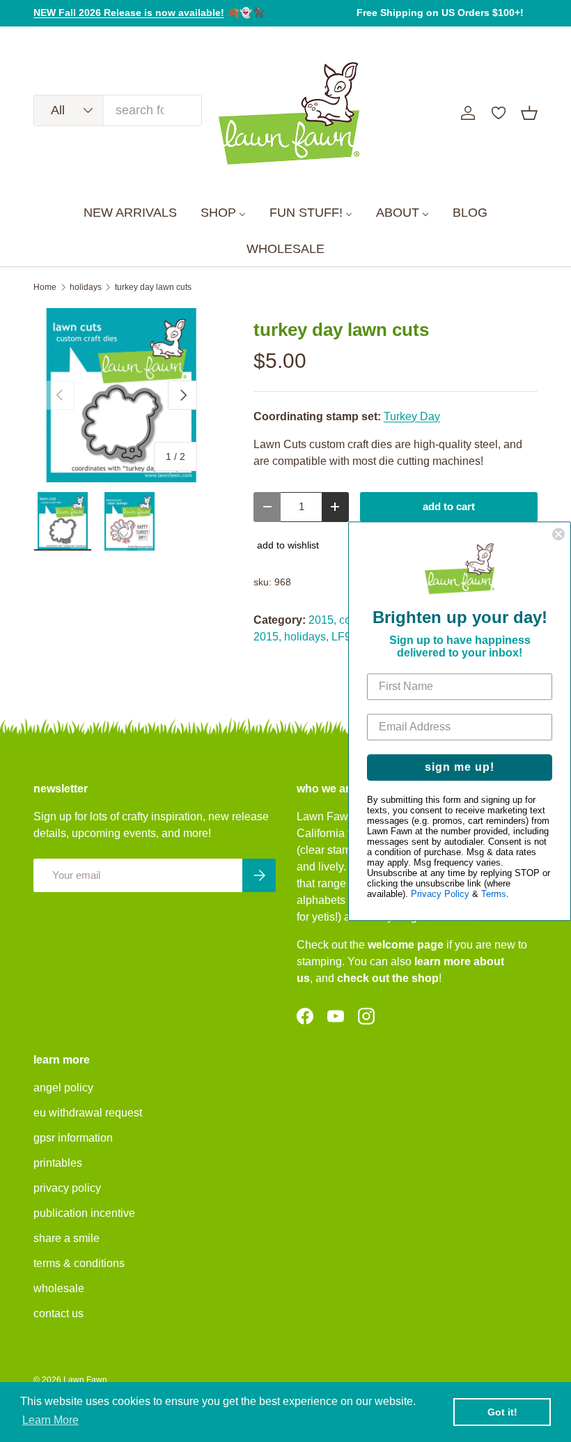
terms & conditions (79, 1263)
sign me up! (459, 767)
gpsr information (73, 1138)
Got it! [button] (502, 1412)
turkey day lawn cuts (153, 287)
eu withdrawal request (87, 1113)
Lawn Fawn (85, 1380)
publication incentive (84, 1213)
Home (44, 287)
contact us (58, 1313)
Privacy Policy (440, 894)
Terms (493, 894)
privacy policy (67, 1188)
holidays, (306, 637)
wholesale (58, 1288)
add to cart (449, 506)
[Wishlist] (498, 113)
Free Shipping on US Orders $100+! (440, 12)
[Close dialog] (558, 534)
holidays (86, 287)
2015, (322, 620)
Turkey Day (412, 416)
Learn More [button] (50, 1420)
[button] (529, 113)
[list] (121, 395)
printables (57, 1163)
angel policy (63, 1088)
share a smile (66, 1238)
